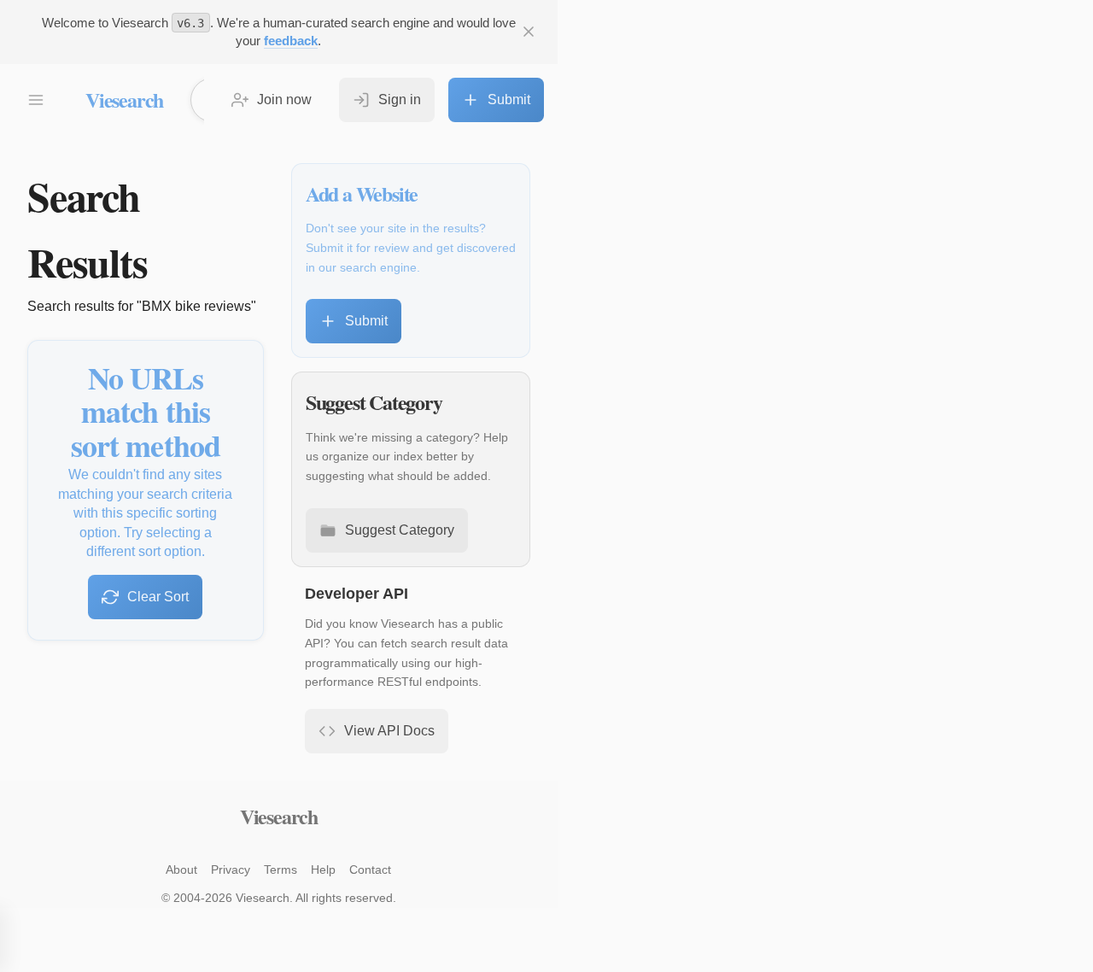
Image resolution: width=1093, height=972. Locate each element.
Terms (280, 869)
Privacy (230, 869)
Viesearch (124, 99)
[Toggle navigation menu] (36, 100)
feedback (291, 40)
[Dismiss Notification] (528, 31)
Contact (370, 869)
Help (323, 869)
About (181, 869)
